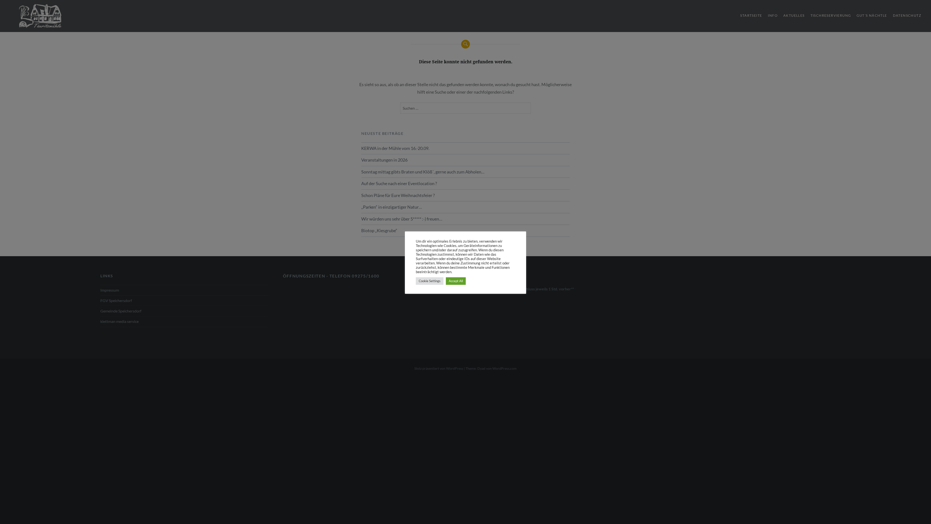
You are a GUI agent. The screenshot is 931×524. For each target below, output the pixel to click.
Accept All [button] (456, 281)
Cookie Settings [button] (430, 281)
